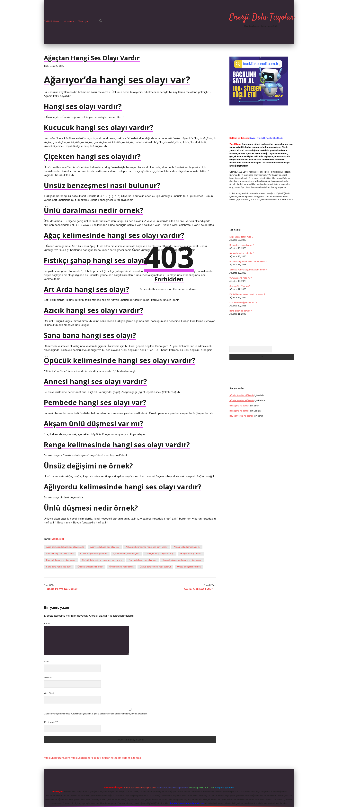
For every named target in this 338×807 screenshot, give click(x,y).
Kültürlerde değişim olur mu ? (243, 302)
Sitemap (136, 757)
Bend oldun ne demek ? (240, 311)
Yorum (47, 623)
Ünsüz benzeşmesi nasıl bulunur (155, 567)
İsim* (46, 661)
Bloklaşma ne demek (239, 405)
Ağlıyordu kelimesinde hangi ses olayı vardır (146, 547)
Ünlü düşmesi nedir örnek (121, 567)
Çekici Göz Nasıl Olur (198, 588)
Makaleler (57, 538)
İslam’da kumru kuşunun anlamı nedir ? (248, 269)
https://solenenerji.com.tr (86, 757)
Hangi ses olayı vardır (190, 553)
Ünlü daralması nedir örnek (90, 567)
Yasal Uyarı (83, 21)
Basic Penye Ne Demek (62, 588)
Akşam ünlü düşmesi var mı (187, 547)
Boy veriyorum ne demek (241, 416)
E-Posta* (48, 677)
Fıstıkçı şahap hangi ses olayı (160, 553)
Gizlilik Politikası (51, 21)
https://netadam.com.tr (116, 757)
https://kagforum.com (57, 757)
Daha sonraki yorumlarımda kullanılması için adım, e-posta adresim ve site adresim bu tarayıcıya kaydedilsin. (95, 713)
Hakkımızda (68, 21)
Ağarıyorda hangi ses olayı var (104, 547)
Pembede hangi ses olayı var (142, 560)
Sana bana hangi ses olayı (58, 567)
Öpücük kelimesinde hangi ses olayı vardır (102, 560)
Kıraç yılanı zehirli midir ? (241, 237)
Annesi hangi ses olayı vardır (60, 553)
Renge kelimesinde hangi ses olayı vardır (182, 560)
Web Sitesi (49, 693)
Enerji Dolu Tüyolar (261, 17)
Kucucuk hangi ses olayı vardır (61, 560)
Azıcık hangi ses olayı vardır (93, 553)
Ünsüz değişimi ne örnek (189, 567)
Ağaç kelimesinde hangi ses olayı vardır (65, 547)
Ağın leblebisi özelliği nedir (241, 395)
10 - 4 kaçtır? (51, 722)
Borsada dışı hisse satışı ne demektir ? (248, 261)
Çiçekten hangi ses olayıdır (126, 553)
